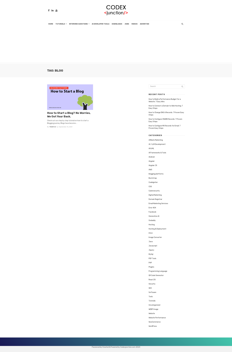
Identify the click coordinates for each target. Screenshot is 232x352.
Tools (151, 297)
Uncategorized (154, 305)
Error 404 (152, 208)
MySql (151, 254)
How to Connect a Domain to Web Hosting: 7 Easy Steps (166, 107)
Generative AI (154, 216)
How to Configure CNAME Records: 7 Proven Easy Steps (165, 120)
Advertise (144, 24)
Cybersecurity (154, 191)
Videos (134, 24)
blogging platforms (59, 88)
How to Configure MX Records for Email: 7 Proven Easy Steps (165, 127)
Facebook (152, 212)
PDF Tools (152, 258)
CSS (150, 187)
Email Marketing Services (158, 203)
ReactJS (152, 280)
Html (150, 233)
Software (152, 292)
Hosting (152, 225)
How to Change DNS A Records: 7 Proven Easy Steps (166, 113)
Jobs (127, 24)
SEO (150, 288)
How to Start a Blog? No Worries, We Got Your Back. (69, 114)
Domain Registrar (155, 199)
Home (50, 24)
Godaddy (152, 220)
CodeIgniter (153, 182)
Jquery (151, 250)
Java (151, 242)
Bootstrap (153, 178)
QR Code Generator (156, 275)
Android (152, 157)
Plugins (151, 267)
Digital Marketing (155, 195)
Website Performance (157, 318)
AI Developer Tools (100, 24)
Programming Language (158, 271)
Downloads (117, 24)
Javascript (153, 246)
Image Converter (155, 237)
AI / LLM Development (157, 144)
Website (152, 313)
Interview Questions (78, 24)
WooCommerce (155, 322)
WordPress (153, 326)
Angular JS (153, 165)
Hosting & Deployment (157, 229)
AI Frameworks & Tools (157, 153)
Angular (152, 161)
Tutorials (60, 24)
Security (152, 284)
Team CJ (52, 127)
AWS (150, 170)
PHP (150, 263)
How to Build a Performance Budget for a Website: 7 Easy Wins (165, 100)
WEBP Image (153, 309)
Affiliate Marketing (156, 140)
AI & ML (151, 148)
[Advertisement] (116, 46)
